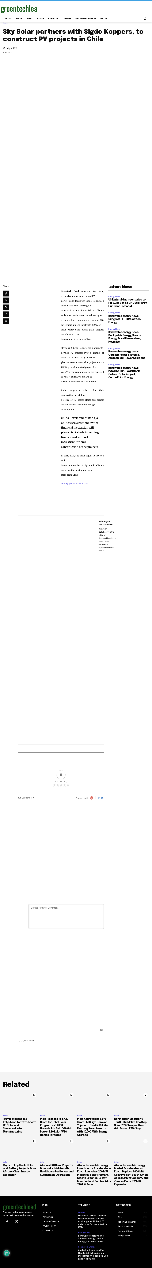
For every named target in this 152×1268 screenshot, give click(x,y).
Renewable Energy (86, 1247)
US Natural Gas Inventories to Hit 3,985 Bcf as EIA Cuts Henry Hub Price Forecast (127, 302)
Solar (5, 23)
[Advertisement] (73, 8)
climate (81, 1212)
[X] (6, 307)
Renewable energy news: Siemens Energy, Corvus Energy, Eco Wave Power (91, 1239)
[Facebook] (6, 314)
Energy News (114, 296)
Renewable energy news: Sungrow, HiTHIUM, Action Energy (124, 319)
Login (100, 797)
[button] (145, 18)
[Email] (6, 321)
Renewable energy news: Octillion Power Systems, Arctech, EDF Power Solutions (126, 354)
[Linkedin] (6, 300)
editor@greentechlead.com (74, 483)
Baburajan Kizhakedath (106, 523)
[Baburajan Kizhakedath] (58, 630)
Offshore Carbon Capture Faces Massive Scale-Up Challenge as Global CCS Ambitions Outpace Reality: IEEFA (92, 1221)
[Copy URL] (6, 293)
